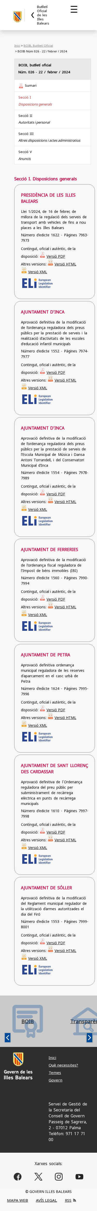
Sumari (30, 85)
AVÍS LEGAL (46, 1200)
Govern (55, 1080)
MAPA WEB (17, 1200)
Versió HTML (65, 264)
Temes (55, 1072)
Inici (17, 45)
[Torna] (33, 15)
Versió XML (37, 271)
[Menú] (74, 9)
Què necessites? (63, 1065)
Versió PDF (56, 256)
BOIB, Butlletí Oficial (38, 45)
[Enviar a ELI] (37, 287)
